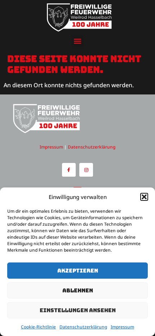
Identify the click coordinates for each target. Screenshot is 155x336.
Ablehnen (77, 290)
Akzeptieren (77, 270)
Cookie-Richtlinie (38, 327)
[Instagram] (86, 170)
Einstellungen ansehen (78, 310)
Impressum (122, 327)
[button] (144, 196)
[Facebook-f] (69, 170)
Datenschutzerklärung (83, 327)
